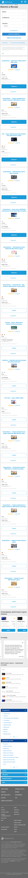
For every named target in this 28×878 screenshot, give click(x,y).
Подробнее (12, 861)
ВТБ (7, 686)
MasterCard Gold (7, 750)
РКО (16, 797)
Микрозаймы (4, 789)
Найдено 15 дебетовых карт (14, 37)
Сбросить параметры (14, 34)
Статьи (15, 829)
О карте (14, 310)
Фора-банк (8, 682)
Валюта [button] (4, 771)
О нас (2, 807)
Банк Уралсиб (9, 691)
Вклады (17, 792)
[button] (11, 736)
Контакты (3, 809)
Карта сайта (3, 818)
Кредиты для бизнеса (7, 800)
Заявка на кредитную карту (20, 824)
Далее (8, 630)
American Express (7, 746)
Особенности (5, 17)
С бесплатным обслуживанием (17, 42)
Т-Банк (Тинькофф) (11, 695)
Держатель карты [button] (6, 778)
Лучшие (5, 731)
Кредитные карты (19, 789)
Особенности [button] (5, 710)
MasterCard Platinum (8, 753)
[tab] (14, 710)
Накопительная (7, 725)
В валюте (5, 744)
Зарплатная (6, 727)
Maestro (6, 26)
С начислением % (7, 722)
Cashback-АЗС (6, 713)
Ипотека (3, 797)
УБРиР (7, 677)
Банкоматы (16, 812)
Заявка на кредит (17, 820)
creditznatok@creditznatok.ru (16, 842)
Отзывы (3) (17, 331)
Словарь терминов (5, 827)
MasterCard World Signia (9, 762)
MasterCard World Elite (8, 759)
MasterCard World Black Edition (11, 757)
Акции (15, 831)
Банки (15, 807)
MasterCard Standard (8, 755)
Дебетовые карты (5, 795)
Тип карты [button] (5, 774)
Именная (5, 729)
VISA (4, 764)
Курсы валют (16, 814)
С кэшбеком (5, 42)
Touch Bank (8, 673)
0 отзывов (13, 621)
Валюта (4, 11)
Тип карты (5, 23)
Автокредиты (18, 795)
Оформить (14, 86)
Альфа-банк (21, 621)
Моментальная (6, 734)
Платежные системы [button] (7, 740)
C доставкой (6, 720)
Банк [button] (3, 782)
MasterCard (6, 748)
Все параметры (14, 30)
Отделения (16, 809)
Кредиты (3, 792)
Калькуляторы (4, 829)
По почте (5, 716)
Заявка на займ (17, 822)
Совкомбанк (5, 621)
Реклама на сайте (5, 812)
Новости (16, 827)
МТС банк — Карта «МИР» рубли (14, 398)
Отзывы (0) (17, 69)
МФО (2, 820)
